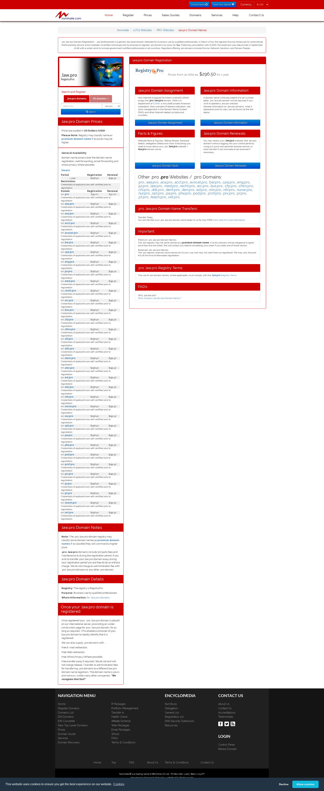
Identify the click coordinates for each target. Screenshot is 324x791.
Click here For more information (229, 220)
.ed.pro (68, 377)
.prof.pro (69, 464)
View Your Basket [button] (222, 4)
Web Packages (120, 725)
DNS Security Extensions (179, 721)
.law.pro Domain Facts (165, 165)
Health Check (119, 716)
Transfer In (117, 712)
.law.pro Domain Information (230, 122)
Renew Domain (227, 748)
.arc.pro (68, 300)
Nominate (123, 30)
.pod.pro (69, 454)
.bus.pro (69, 310)
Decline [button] (284, 784)
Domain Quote (67, 733)
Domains (195, 15)
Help (235, 15)
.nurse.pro (70, 406)
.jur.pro (68, 271)
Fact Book (171, 703)
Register (128, 15)
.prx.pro (68, 474)
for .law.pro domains (98, 597)
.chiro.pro (69, 329)
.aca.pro (69, 213)
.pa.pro (68, 435)
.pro (66, 194)
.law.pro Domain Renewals (230, 165)
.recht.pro (70, 290)
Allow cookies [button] (305, 784)
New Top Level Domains (73, 725)
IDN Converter (66, 721)
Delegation (171, 708)
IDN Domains (66, 716)
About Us (224, 703)
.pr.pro (68, 483)
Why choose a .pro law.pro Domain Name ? (159, 298)
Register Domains (68, 708)
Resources (171, 725)
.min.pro (69, 387)
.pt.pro (68, 493)
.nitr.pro (68, 397)
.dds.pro (69, 348)
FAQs (114, 738)
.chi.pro (68, 339)
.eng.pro (69, 261)
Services (216, 15)
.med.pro (69, 281)
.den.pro (69, 368)
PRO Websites (165, 30)
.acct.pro (69, 223)
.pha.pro (69, 445)
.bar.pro (68, 242)
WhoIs (115, 733)
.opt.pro (69, 425)
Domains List (66, 712)
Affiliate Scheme (120, 721)
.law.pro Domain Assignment (165, 122)
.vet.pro (68, 512)
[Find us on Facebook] (221, 723)
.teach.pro (70, 502)
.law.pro (65, 170)
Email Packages (120, 729)
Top (113, 762)
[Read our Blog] (233, 723)
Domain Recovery (69, 742)
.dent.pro (69, 358)
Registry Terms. (224, 275)
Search (92, 111)
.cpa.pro (69, 252)
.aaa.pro (69, 204)
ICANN (156, 103)
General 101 (172, 712)
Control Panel (226, 744)
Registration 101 (174, 716)
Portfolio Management (124, 708)
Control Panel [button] (198, 4)
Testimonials (225, 716)
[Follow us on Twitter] (227, 723)
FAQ (131, 762)
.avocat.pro (71, 233)
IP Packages (118, 703)
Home (109, 15)
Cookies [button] (118, 784)
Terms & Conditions (123, 742)
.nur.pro (68, 416)
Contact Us (256, 15)
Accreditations (227, 712)
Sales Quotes (170, 15)
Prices (148, 15)
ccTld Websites (142, 30)
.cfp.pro (68, 319)
